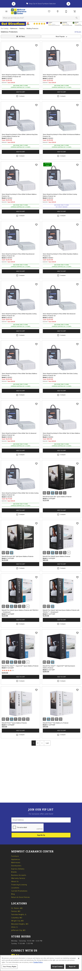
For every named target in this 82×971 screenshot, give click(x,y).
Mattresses (13, 28)
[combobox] (61, 36)
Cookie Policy (38, 962)
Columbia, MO (16, 918)
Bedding (21, 28)
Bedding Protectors (32, 28)
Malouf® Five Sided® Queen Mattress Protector (56, 556)
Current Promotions (19, 891)
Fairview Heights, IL (18, 915)
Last (47, 743)
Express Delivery (17, 869)
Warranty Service (18, 878)
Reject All (72, 966)
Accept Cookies (57, 966)
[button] (6, 11)
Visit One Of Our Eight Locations (41, 4)
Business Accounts (18, 875)
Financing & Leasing (19, 885)
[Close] (78, 958)
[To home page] (19, 11)
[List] (49, 11)
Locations (15, 888)
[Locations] (57, 11)
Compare (22, 96)
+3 (27, 606)
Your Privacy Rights (9, 966)
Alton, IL (14, 927)
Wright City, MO (17, 921)
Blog (13, 894)
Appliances (15, 860)
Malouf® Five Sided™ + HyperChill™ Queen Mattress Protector (20, 666)
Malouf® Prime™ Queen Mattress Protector (14, 723)
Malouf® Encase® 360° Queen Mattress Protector (57, 496)
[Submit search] (76, 18)
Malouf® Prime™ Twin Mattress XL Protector (55, 723)
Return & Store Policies (20, 897)
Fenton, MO (15, 911)
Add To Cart (20, 92)
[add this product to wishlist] (36, 45)
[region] (41, 963)
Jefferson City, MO (18, 930)
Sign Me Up (41, 835)
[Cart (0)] (74, 11)
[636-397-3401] (66, 11)
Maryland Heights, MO (19, 924)
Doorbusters (16, 866)
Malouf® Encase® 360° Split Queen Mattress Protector (17, 556)
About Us (15, 882)
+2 (68, 552)
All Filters (22, 36)
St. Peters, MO (17, 908)
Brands (14, 872)
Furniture (15, 856)
